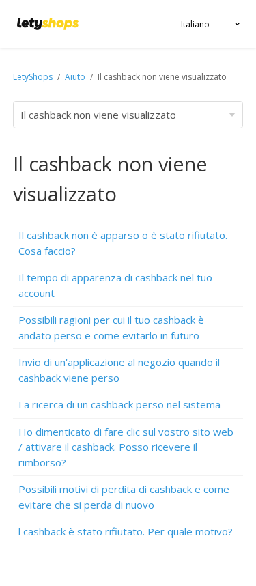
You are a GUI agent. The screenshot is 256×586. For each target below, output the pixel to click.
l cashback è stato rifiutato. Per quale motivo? (125, 531)
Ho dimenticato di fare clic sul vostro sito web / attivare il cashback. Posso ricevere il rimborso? (125, 447)
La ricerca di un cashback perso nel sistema (119, 404)
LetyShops (33, 77)
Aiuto (76, 77)
